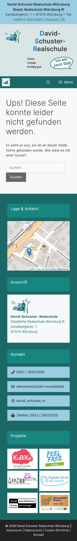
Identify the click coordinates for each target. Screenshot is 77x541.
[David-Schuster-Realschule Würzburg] (6, 82)
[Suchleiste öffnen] (48, 82)
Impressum (14, 530)
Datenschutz (33, 530)
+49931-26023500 (28, 20)
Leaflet (31, 269)
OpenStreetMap (49, 269)
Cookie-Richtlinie (57, 530)
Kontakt (52, 20)
